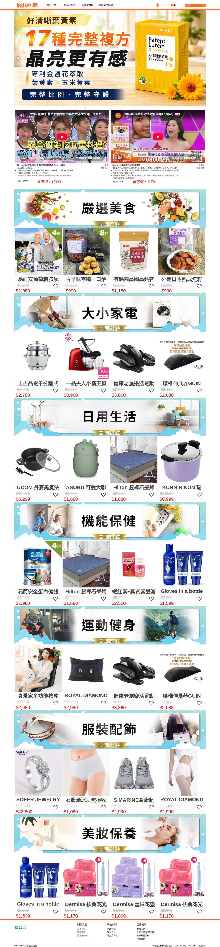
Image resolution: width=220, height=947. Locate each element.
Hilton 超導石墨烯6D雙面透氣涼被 (133, 487)
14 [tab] (130, 108)
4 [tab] (85, 108)
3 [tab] (80, 108)
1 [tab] (71, 108)
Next (202, 58)
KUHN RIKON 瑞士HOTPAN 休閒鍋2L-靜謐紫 (181, 487)
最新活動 (69, 5)
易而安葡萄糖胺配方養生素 (38, 279)
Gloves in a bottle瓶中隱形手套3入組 (182, 591)
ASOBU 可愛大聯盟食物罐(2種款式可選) (86, 487)
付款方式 (111, 929)
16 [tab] (139, 108)
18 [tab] (148, 108)
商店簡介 (81, 932)
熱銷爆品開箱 (106, 5)
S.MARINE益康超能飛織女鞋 (134, 800)
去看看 (105, 165)
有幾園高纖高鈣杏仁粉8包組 (134, 279)
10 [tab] (112, 108)
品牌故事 (81, 929)
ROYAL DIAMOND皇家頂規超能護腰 (86, 695)
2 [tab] (76, 108)
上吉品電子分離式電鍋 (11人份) (38, 384)
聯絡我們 (141, 939)
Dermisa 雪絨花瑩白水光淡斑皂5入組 (134, 904)
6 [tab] (94, 108)
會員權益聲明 (143, 935)
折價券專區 (88, 5)
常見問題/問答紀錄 (145, 932)
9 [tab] (107, 108)
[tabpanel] (110, 58)
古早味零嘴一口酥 (86, 279)
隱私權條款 (82, 935)
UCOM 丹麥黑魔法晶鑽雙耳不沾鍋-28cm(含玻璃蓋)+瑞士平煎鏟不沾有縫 (38, 487)
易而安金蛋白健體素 (38, 592)
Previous (17, 58)
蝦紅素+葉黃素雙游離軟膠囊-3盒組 (134, 592)
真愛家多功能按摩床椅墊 (38, 696)
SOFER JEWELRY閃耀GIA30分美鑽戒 (38, 800)
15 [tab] (134, 108)
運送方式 (111, 932)
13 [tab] (125, 108)
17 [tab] (143, 108)
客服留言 (141, 929)
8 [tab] (103, 108)
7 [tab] (98, 108)
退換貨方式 (112, 935)
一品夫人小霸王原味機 (86, 384)
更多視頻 (104, 168)
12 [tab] (121, 108)
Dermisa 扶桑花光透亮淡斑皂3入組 (86, 904)
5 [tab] (89, 108)
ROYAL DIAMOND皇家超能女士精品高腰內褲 (181, 800)
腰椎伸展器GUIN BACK (182, 384)
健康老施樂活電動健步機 (134, 384)
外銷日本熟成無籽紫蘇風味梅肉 (181, 279)
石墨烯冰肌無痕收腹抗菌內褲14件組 (86, 800)
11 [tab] (116, 108)
